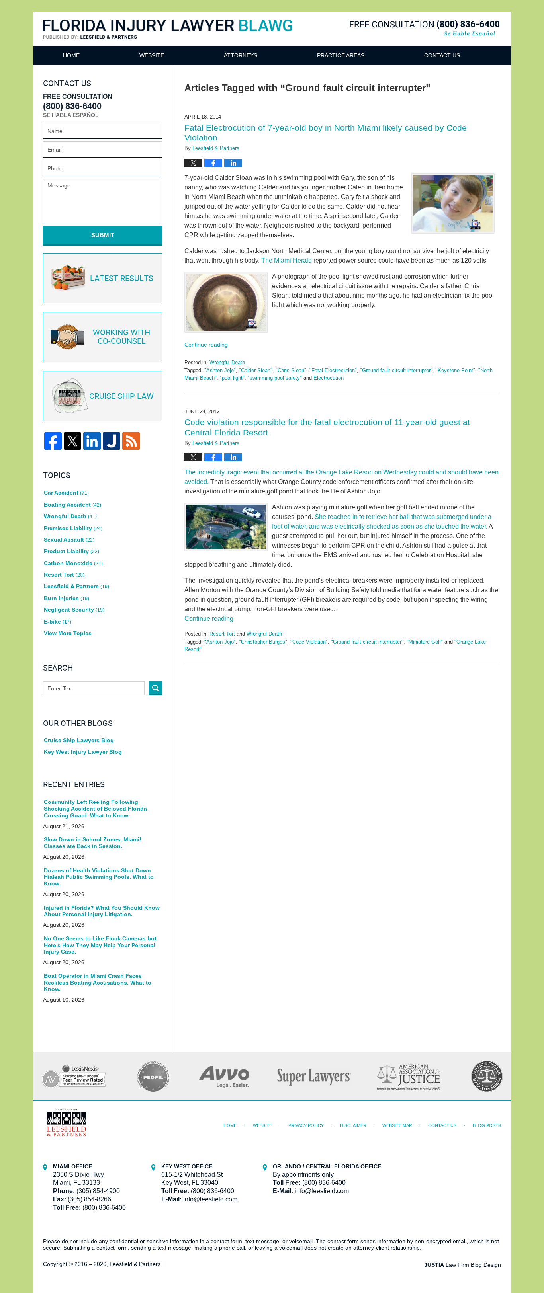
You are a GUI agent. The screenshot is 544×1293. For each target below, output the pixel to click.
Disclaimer (353, 1125)
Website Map (397, 1125)
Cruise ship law (121, 396)
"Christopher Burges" (263, 642)
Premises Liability (73, 528)
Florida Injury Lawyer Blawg (168, 38)
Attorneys (240, 55)
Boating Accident (72, 504)
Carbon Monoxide (73, 563)
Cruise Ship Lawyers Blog (79, 740)
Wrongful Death (227, 362)
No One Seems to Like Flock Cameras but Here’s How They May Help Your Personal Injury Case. (100, 945)
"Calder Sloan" (255, 370)
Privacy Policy (306, 1125)
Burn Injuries (66, 598)
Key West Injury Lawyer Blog (83, 752)
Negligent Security (74, 610)
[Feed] (131, 441)
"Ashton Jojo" (220, 370)
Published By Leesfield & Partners (424, 28)
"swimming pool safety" (275, 378)
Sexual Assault (69, 539)
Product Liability (71, 551)
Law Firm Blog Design (462, 1265)
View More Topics (68, 633)
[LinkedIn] (92, 441)
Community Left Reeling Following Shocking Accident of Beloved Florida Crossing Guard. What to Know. (95, 809)
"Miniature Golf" (425, 642)
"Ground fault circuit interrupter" (396, 370)
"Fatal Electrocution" (333, 370)
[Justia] (111, 441)
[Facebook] (53, 441)
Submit (102, 235)
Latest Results (121, 278)
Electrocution (328, 378)
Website (151, 55)
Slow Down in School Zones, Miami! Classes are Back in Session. (92, 842)
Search (155, 688)
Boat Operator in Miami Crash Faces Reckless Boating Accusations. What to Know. (97, 983)
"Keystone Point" (455, 370)
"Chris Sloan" (291, 370)
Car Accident (66, 493)
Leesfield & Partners (76, 586)
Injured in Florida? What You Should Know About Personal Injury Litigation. (102, 911)
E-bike (57, 621)
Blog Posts (487, 1125)
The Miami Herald (286, 260)
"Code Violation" (309, 642)
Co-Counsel (121, 337)
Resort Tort (222, 634)
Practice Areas (340, 55)
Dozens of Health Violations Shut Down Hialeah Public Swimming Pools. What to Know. (99, 877)
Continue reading (206, 344)
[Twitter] (72, 441)
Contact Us (442, 55)
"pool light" (232, 378)
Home (71, 55)
